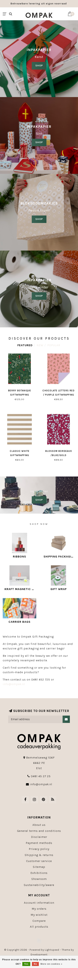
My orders (39, 908)
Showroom (39, 879)
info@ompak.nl (41, 784)
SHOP (39, 65)
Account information (39, 902)
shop (39, 142)
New (40, 345)
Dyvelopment (39, 954)
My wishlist (39, 914)
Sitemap (39, 867)
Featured (25, 345)
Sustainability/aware (39, 885)
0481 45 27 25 (41, 776)
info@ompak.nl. (14, 684)
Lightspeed (52, 949)
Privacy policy (39, 849)
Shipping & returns (39, 855)
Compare (39, 920)
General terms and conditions (39, 831)
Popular (53, 345)
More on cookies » (51, 964)
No (35, 964)
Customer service (39, 861)
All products (39, 926)
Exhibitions (39, 873)
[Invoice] (39, 941)
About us (39, 825)
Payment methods (39, 843)
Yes (26, 964)
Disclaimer (39, 837)
